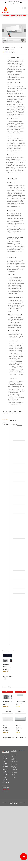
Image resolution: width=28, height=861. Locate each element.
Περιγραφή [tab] (4, 419)
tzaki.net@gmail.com (14, 3)
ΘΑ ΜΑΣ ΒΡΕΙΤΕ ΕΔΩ (14, 776)
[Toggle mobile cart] (19, 8)
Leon (18, 413)
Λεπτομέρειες (10, 676)
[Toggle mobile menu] (25, 8)
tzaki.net (11, 802)
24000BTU (10, 413)
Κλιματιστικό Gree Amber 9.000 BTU (7, 703)
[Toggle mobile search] (22, 8)
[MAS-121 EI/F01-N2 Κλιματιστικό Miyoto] (20, 719)
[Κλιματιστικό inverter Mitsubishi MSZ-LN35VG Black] (7, 658)
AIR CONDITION (13, 411)
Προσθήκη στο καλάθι (6, 678)
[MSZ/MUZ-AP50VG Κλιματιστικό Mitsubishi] (7, 719)
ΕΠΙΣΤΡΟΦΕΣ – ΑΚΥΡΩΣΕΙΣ (14, 771)
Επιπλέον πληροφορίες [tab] (5, 423)
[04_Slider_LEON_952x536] (14, 30)
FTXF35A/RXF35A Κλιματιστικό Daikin (20, 703)
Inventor (20, 411)
